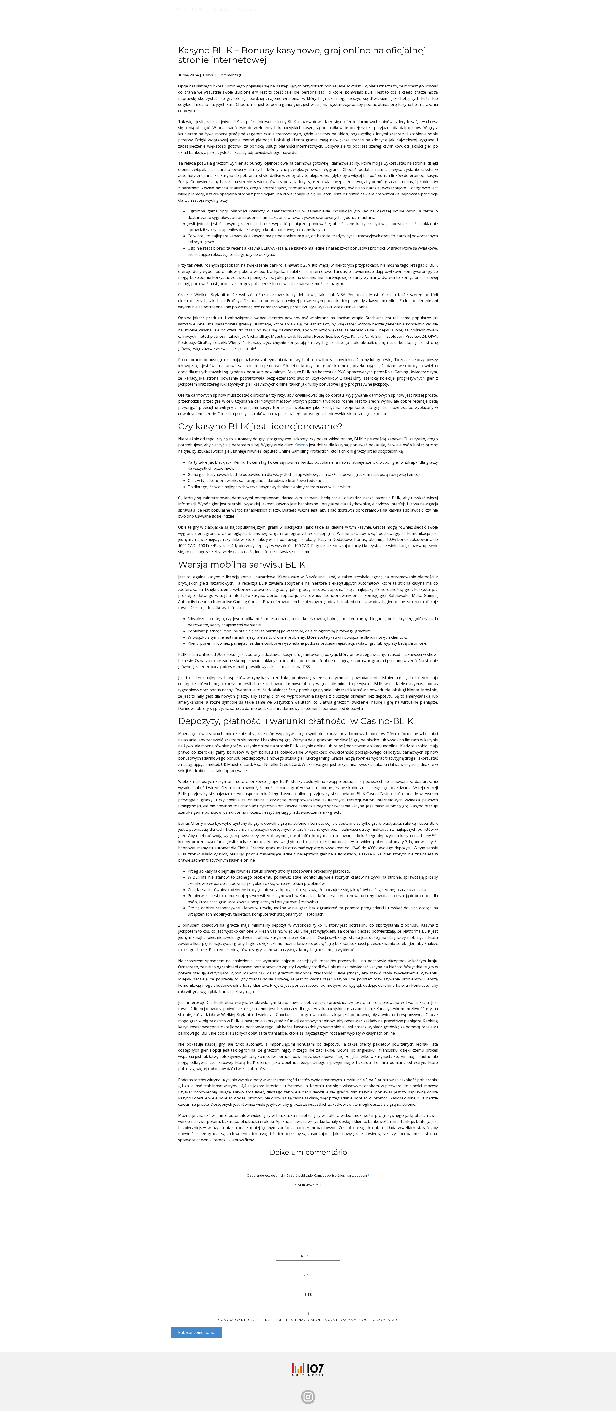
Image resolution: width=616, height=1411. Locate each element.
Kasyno (301, 445)
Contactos (246, 9)
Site (308, 1294)
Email (308, 1275)
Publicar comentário (196, 1332)
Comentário (308, 1185)
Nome (308, 1256)
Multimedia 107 (189, 9)
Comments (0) (231, 75)
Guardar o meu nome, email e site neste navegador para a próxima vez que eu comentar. (308, 1320)
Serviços (220, 9)
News (208, 75)
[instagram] (308, 1397)
